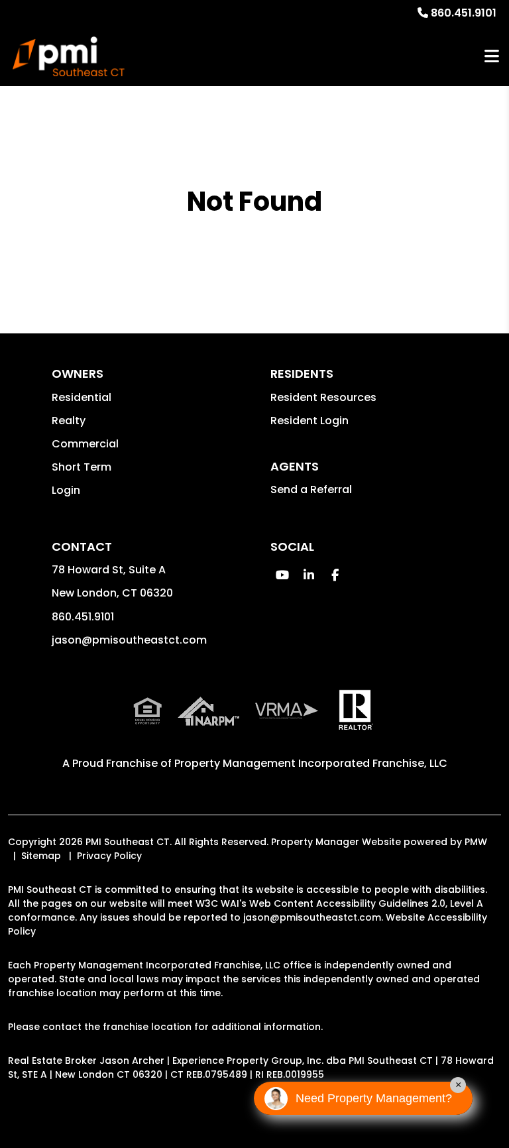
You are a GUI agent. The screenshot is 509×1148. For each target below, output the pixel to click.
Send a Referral (311, 489)
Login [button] (66, 490)
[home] (69, 56)
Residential (81, 397)
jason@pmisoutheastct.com (129, 640)
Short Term (81, 467)
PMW (476, 841)
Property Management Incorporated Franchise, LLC (310, 763)
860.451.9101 (463, 13)
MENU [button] (491, 56)
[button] (282, 575)
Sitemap (41, 855)
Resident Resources (323, 397)
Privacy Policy (109, 855)
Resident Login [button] (309, 420)
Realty (68, 420)
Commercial (85, 443)
